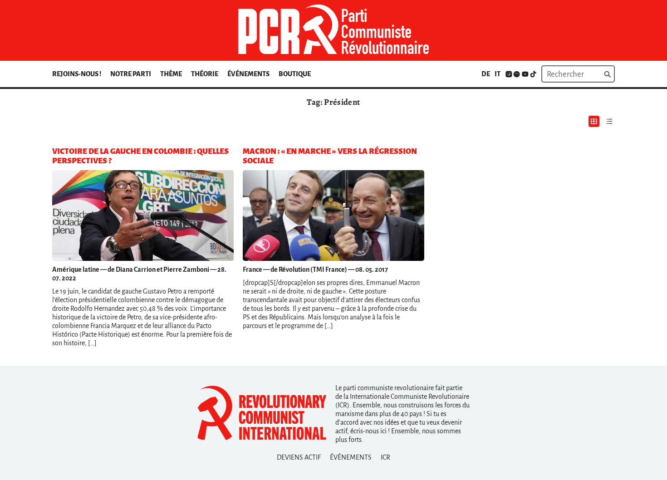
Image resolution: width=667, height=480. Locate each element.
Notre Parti (130, 74)
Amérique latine (75, 269)
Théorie (204, 74)
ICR (385, 457)
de (485, 74)
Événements (248, 74)
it (497, 74)
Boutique (295, 74)
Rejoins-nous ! (76, 74)
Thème (171, 74)
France (252, 269)
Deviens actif (299, 457)
